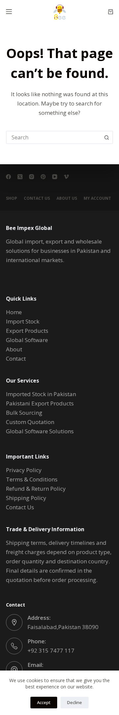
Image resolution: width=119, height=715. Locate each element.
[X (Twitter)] (20, 176)
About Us (67, 198)
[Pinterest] (43, 176)
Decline (74, 702)
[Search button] (106, 137)
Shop (11, 198)
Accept (44, 702)
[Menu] (9, 12)
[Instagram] (31, 176)
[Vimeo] (66, 176)
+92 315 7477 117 (50, 650)
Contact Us (37, 198)
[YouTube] (54, 176)
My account (97, 198)
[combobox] (53, 137)
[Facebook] (8, 176)
